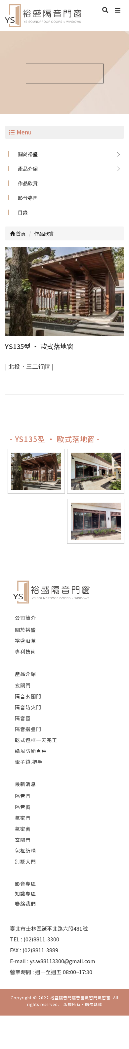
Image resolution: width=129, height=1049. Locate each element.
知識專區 (25, 893)
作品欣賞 (28, 183)
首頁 (20, 233)
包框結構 (25, 850)
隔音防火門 (28, 707)
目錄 (23, 212)
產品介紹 (28, 169)
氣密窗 (23, 828)
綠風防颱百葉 (31, 750)
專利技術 (25, 651)
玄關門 (23, 685)
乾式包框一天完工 (36, 739)
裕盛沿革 (25, 640)
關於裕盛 (28, 154)
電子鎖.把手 (29, 761)
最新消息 (25, 783)
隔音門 (23, 795)
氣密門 (23, 817)
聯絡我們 (25, 903)
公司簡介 (25, 617)
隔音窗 (23, 718)
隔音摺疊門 (28, 728)
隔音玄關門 (28, 696)
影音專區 (28, 198)
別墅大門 (25, 861)
